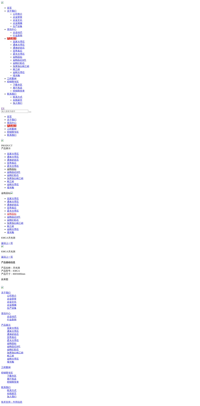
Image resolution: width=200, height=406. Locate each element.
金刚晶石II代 (19, 60)
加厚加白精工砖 (21, 66)
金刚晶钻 (17, 57)
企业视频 (17, 23)
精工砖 (16, 69)
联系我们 (11, 94)
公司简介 (17, 14)
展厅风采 (17, 87)
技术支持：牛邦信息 (11, 402)
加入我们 (17, 103)
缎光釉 (16, 75)
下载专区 (17, 84)
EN (2, 108)
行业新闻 (17, 35)
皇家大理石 (19, 41)
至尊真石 (17, 51)
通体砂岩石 (19, 48)
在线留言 (17, 100)
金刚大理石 (19, 72)
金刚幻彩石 (19, 63)
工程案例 (11, 78)
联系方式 (17, 97)
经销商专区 (13, 81)
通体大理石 (19, 44)
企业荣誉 (17, 17)
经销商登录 (19, 91)
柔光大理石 (19, 54)
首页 (9, 8)
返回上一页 (7, 243)
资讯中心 (11, 29)
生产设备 (17, 26)
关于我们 (11, 11)
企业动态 (17, 32)
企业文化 (17, 20)
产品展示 (11, 38)
